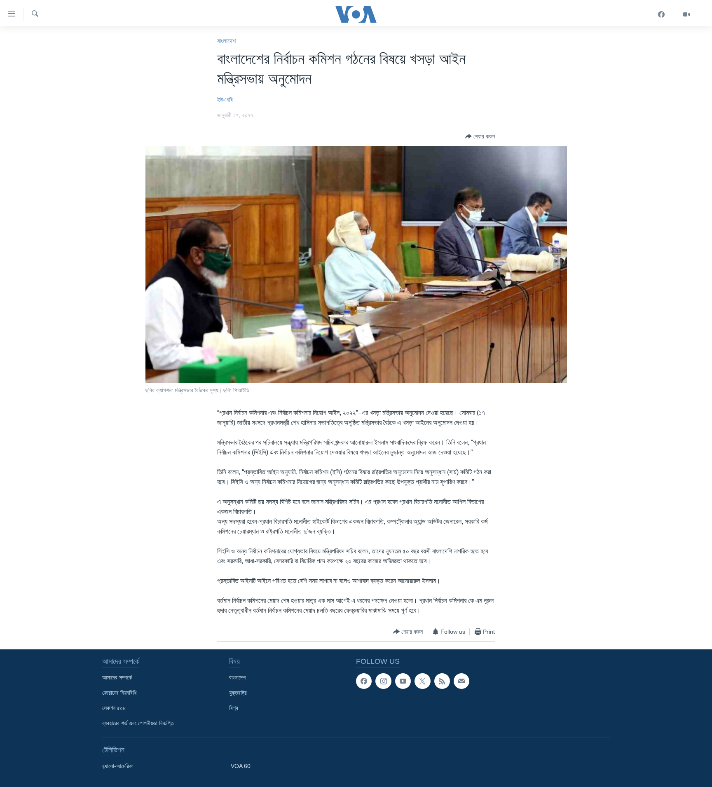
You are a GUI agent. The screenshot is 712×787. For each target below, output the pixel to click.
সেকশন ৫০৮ (114, 708)
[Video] (686, 14)
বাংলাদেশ (226, 41)
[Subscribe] (461, 681)
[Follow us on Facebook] (364, 681)
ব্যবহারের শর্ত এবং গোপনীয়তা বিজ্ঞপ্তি (138, 723)
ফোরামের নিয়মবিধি (119, 692)
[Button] (480, 136)
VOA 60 (241, 766)
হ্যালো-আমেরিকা (118, 766)
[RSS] (442, 681)
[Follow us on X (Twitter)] (422, 681)
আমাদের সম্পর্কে (117, 677)
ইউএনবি (225, 99)
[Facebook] (661, 14)
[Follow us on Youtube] (403, 681)
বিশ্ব (233, 708)
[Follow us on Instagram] (383, 681)
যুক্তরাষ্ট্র (238, 692)
